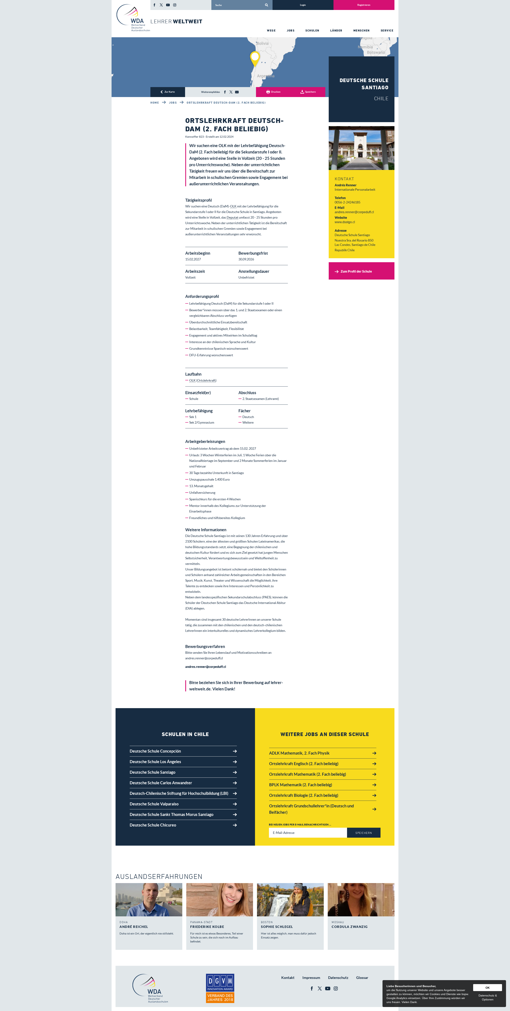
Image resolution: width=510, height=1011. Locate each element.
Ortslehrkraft (206, 380)
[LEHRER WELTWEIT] (133, 17)
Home (154, 102)
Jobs (173, 102)
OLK (233, 206)
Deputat (232, 217)
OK (487, 987)
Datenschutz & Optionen (488, 997)
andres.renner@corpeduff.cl (354, 212)
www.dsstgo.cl (345, 222)
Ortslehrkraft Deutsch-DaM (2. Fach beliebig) (226, 102)
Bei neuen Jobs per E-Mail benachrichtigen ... (300, 824)
